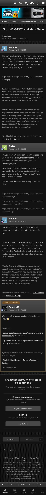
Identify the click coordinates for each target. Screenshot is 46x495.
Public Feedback (21, 38)
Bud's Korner (38, 136)
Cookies (23, 460)
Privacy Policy (35, 458)
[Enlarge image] (8, 319)
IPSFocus (17, 458)
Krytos (12, 146)
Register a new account (23, 408)
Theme (25, 458)
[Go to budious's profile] (4, 48)
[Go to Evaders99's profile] (4, 308)
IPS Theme (8, 458)
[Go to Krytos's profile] (4, 147)
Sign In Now (23, 424)
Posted (17, 50)
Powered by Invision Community (23, 479)
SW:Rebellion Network (12, 360)
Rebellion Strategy (13, 139)
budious (7, 36)
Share (11, 439)
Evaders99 (14, 307)
